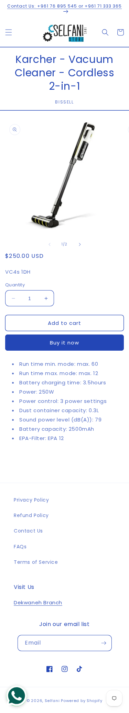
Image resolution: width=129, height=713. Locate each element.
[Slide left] (49, 244)
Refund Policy (31, 515)
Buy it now (64, 342)
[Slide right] (79, 244)
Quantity (15, 285)
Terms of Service (36, 562)
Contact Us (28, 530)
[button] (8, 32)
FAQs (20, 546)
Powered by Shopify (82, 700)
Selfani (52, 700)
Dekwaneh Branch (38, 602)
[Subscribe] (103, 643)
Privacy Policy (31, 499)
